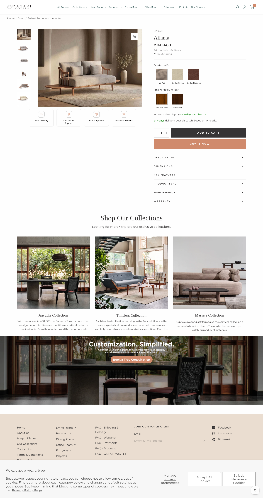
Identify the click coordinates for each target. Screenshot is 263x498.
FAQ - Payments (106, 443)
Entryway (169, 7)
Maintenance (164, 192)
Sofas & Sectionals (38, 18)
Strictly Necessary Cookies (239, 479)
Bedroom (114, 7)
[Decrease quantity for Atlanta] (156, 132)
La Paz (161, 74)
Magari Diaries (26, 438)
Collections (78, 7)
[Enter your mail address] (203, 440)
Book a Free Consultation (131, 359)
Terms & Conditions (30, 454)
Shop (21, 18)
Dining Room (132, 7)
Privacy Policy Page (27, 490)
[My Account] (244, 7)
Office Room (151, 7)
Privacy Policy (26, 460)
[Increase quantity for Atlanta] (166, 132)
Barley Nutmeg (193, 74)
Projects (183, 7)
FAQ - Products (105, 448)
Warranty (162, 201)
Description (164, 157)
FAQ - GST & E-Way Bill (110, 453)
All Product (63, 7)
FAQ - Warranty (105, 437)
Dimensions (163, 166)
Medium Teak (161, 99)
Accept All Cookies (204, 479)
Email (137, 433)
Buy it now (200, 143)
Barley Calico (177, 74)
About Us (23, 433)
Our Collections (27, 443)
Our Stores (197, 7)
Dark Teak (177, 99)
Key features (165, 175)
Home (10, 18)
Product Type (165, 183)
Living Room (97, 7)
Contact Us (24, 449)
